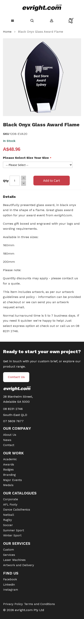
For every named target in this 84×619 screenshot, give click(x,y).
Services (9, 555)
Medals (8, 485)
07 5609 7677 (13, 421)
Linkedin (9, 584)
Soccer (8, 525)
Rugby (7, 520)
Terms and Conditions (39, 604)
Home (7, 31)
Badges (8, 469)
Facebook (10, 579)
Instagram (10, 589)
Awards (8, 464)
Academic (10, 459)
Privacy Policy (13, 604)
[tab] (42, 198)
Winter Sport (12, 535)
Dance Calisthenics (16, 509)
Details (9, 197)
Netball (8, 515)
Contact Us (16, 377)
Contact (8, 445)
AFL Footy (10, 504)
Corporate (10, 499)
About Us (9, 435)
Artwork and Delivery (18, 565)
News (7, 440)
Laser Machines (14, 560)
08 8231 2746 (13, 409)
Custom (8, 549)
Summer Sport (13, 530)
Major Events (12, 480)
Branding (9, 475)
